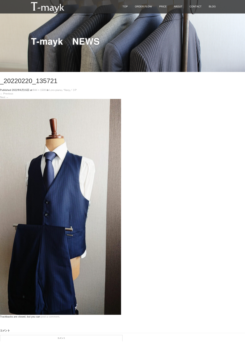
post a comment (50, 316)
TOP (125, 6)
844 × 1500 (39, 89)
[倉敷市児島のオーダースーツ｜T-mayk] (47, 6)
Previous (6, 93)
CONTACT (196, 6)
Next (4, 97)
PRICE (163, 6)
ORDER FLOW (143, 6)
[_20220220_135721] (60, 206)
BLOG (212, 6)
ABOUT (178, 6)
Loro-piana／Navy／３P (63, 89)
